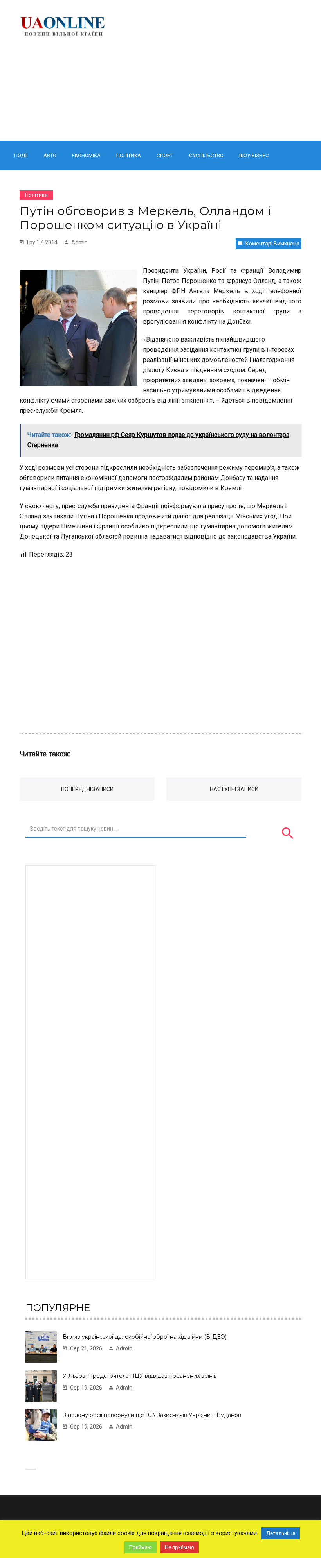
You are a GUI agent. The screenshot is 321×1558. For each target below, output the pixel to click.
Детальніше (280, 1533)
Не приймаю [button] (179, 1547)
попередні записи (87, 789)
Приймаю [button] (140, 1547)
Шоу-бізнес (254, 155)
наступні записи (234, 789)
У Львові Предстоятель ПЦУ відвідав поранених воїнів (140, 1375)
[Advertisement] (210, 70)
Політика (128, 155)
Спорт (165, 155)
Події (21, 155)
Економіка (86, 155)
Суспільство (206, 155)
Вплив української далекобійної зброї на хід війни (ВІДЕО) (145, 1336)
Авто (49, 155)
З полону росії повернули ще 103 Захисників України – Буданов (152, 1414)
